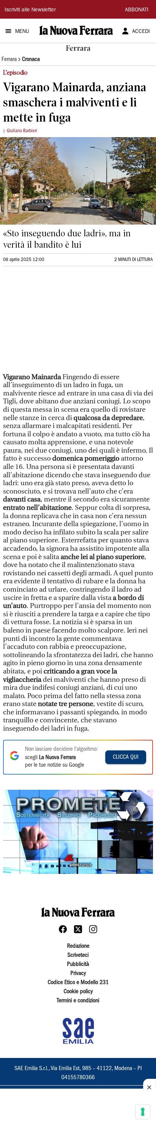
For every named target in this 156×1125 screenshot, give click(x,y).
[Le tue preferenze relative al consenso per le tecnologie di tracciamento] (143, 1112)
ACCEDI (141, 31)
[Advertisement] (60, 322)
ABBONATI (136, 10)
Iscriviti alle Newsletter (30, 10)
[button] (78, 831)
